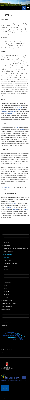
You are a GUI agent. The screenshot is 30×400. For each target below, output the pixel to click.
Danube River (18, 107)
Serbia (5, 288)
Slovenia (6, 294)
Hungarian (9, 113)
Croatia (6, 269)
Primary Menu (28, 8)
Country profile (7, 254)
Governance (4, 233)
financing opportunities (9, 303)
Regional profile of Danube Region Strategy (16, 248)
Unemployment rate (6, 187)
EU (3, 236)
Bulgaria (6, 266)
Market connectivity (8, 312)
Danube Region (6, 245)
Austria (6, 257)
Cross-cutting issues (6, 300)
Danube (9, 207)
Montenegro (7, 282)
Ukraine (6, 297)
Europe (22, 129)
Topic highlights (5, 309)
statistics (6, 242)
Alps (19, 109)
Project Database (7, 306)
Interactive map (5, 325)
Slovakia (6, 291)
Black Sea (25, 209)
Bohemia (4, 111)
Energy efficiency (7, 319)
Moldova (6, 279)
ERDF (2, 352)
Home (2, 229)
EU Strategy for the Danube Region (10, 349)
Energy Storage (6, 316)
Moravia (12, 111)
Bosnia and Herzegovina (10, 263)
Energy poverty (6, 322)
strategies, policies (9, 239)
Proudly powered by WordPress (8, 398)
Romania (6, 285)
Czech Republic (8, 260)
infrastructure (13, 203)
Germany (15, 209)
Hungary (6, 276)
